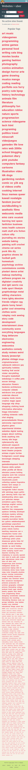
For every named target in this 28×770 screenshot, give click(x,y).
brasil (10, 589)
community (8, 328)
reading (15, 83)
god (8, 612)
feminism (16, 578)
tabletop (18, 654)
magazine (20, 681)
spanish (22, 555)
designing (5, 596)
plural (22, 666)
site (10, 439)
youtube (13, 160)
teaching (5, 531)
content (22, 707)
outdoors (22, 596)
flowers (15, 384)
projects (18, 450)
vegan (10, 735)
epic (20, 649)
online (4, 551)
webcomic (8, 213)
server (3, 704)
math (4, 230)
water (19, 687)
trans (4, 298)
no (11, 555)
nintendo (14, 414)
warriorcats (9, 644)
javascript (15, 355)
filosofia (8, 722)
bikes (19, 713)
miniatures (22, 749)
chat (4, 417)
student (4, 604)
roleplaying (6, 555)
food (16, 48)
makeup (6, 274)
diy (14, 251)
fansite (13, 566)
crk (6, 710)
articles (14, 709)
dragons (5, 536)
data (21, 559)
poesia (6, 684)
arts (16, 230)
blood (9, 727)
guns (19, 707)
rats (7, 680)
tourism (11, 670)
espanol (21, 736)
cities (24, 750)
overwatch (13, 733)
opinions (11, 750)
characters (15, 295)
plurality (22, 627)
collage (19, 587)
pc (24, 623)
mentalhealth (7, 487)
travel (15, 133)
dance (14, 271)
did (9, 684)
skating (19, 625)
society (13, 697)
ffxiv (3, 581)
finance (5, 467)
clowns (4, 620)
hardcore (19, 664)
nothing (18, 434)
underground (13, 716)
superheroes (19, 703)
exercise (3, 735)
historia (14, 610)
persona (4, 640)
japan (18, 400)
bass (17, 735)
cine (17, 553)
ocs (15, 87)
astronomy (6, 423)
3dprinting (10, 645)
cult (21, 742)
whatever (6, 629)
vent (3, 608)
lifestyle (18, 288)
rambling (6, 735)
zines (20, 325)
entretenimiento (8, 745)
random (20, 179)
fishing (18, 663)
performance (4, 706)
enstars (3, 680)
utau (10, 578)
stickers (19, 610)
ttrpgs (4, 411)
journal (16, 202)
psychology (8, 264)
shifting (11, 744)
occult (16, 456)
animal (17, 715)
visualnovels (7, 480)
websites (6, 431)
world (8, 658)
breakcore (17, 576)
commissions (9, 268)
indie (4, 288)
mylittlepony (4, 703)
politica (13, 752)
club (19, 750)
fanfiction (7, 224)
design (6, 71)
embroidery (18, 733)
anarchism (19, 612)
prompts (22, 752)
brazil (21, 672)
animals (6, 98)
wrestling (10, 576)
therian (21, 645)
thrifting (8, 666)
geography (12, 585)
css (21, 284)
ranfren (11, 755)
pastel (3, 625)
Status (23, 765)
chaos (21, 716)
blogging (16, 152)
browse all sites (15, 24)
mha (2, 733)
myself (16, 551)
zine (20, 533)
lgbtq (11, 298)
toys (20, 494)
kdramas (12, 689)
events (10, 477)
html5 (21, 464)
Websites (7, 6)
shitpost (9, 713)
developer (21, 511)
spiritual (23, 742)
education (8, 110)
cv (8, 690)
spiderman (4, 707)
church (15, 724)
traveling (12, 553)
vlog (16, 602)
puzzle (15, 480)
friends (5, 301)
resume (20, 489)
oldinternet (22, 715)
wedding (7, 670)
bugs (15, 439)
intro (7, 506)
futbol (14, 489)
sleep (22, 456)
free (11, 509)
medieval (13, 669)
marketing (16, 274)
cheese (22, 741)
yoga (11, 629)
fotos (23, 732)
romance (21, 475)
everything (7, 332)
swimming (11, 651)
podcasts (20, 660)
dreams (5, 484)
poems (13, 472)
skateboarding (7, 497)
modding (5, 516)
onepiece (12, 700)
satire (7, 724)
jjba (22, 692)
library (11, 678)
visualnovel (21, 658)
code (10, 318)
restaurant (8, 663)
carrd (13, 546)
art (3, 33)
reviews (13, 352)
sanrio (15, 284)
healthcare (4, 664)
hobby (18, 546)
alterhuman (9, 687)
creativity (17, 281)
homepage (12, 666)
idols (21, 729)
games (14, 45)
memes (13, 194)
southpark (4, 647)
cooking (7, 190)
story (4, 318)
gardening (8, 179)
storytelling (13, 373)
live (10, 704)
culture (5, 234)
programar (22, 644)
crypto (12, 453)
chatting (17, 652)
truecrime (18, 655)
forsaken (9, 710)
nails (16, 680)
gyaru (13, 502)
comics (6, 68)
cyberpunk (6, 365)
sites (21, 684)
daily (7, 715)
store (16, 618)
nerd (17, 644)
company (3, 710)
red (23, 744)
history (6, 94)
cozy (9, 604)
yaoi (12, 447)
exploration (4, 738)
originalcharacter (13, 718)
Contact (16, 767)
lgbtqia (23, 647)
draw (3, 623)
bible (23, 667)
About (3, 765)
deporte (19, 620)
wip (16, 442)
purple (3, 661)
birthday (13, 511)
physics (5, 425)
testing (20, 431)
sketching (13, 655)
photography (10, 64)
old (21, 621)
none (3, 593)
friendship (10, 672)
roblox (19, 110)
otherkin (14, 664)
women (19, 680)
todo (11, 722)
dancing (9, 494)
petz (3, 686)
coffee (17, 378)
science (6, 121)
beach (5, 733)
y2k (16, 183)
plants (5, 305)
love (20, 144)
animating (15, 726)
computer (6, 389)
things (13, 606)
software (6, 278)
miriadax (10, 741)
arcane (19, 752)
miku (5, 645)
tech (4, 125)
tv (20, 206)
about (11, 434)
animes (5, 453)
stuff (10, 230)
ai (3, 186)
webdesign (7, 378)
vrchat (15, 729)
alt (7, 561)
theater (4, 612)
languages (19, 332)
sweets (11, 719)
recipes (22, 557)
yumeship (13, 625)
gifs (18, 557)
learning (6, 220)
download (22, 753)
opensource (4, 654)
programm (17, 738)
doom (11, 636)
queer (21, 194)
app (3, 506)
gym (3, 494)
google (20, 730)
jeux (19, 741)
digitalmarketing (12, 677)
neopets (3, 744)
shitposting (16, 684)
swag (4, 572)
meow (17, 559)
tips (22, 747)
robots (10, 529)
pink (4, 160)
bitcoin (3, 651)
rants (16, 681)
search (22, 669)
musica (6, 79)
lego (14, 644)
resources (13, 531)
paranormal (6, 568)
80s (3, 618)
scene (18, 328)
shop (17, 403)
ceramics (4, 687)
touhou (16, 529)
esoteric (3, 701)
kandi (3, 649)
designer (20, 745)
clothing (15, 406)
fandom (6, 202)
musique (3, 726)
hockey (7, 661)
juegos (5, 434)
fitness (20, 420)
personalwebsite (9, 420)
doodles (3, 713)
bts (11, 598)
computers (8, 163)
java (3, 657)
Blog (16, 765)
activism (5, 585)
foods (22, 570)
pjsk (3, 559)
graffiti (3, 684)
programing (9, 129)
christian (10, 673)
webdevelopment (18, 521)
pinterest (5, 583)
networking (16, 686)
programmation (19, 712)
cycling (14, 693)
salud (23, 649)
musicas (20, 695)
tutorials (16, 700)
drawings (5, 504)
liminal (11, 690)
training (23, 722)
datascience (4, 753)
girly (13, 623)
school (6, 152)
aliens (16, 497)
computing (17, 621)
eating (3, 670)
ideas (22, 655)
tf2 (18, 583)
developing (19, 747)
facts (10, 733)
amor (21, 551)
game (5, 75)
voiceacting (7, 695)
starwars (4, 621)
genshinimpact (18, 692)
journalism (14, 519)
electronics (8, 338)
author (16, 658)
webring (5, 750)
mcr (18, 627)
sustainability (4, 683)
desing (22, 733)
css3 (19, 742)
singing (10, 417)
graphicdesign (9, 291)
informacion (4, 718)
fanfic (15, 494)
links (18, 541)
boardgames (18, 581)
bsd (16, 660)
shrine (13, 570)
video (19, 171)
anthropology (14, 675)
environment (13, 620)
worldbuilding (10, 206)
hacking (5, 370)
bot (7, 712)
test (13, 220)
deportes (5, 553)
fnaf (11, 370)
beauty (5, 355)
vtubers (17, 623)
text (9, 675)
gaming (6, 60)
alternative (17, 409)
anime (5, 45)
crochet (21, 244)
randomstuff (8, 730)
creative (5, 400)
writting (10, 664)
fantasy (20, 163)
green (17, 649)
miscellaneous (16, 749)
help (15, 632)
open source (11, 762)
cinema (6, 247)
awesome (20, 608)
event (3, 644)
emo (4, 217)
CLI (12, 765)
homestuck (8, 261)
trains (21, 623)
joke (16, 739)
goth (13, 257)
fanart (19, 305)
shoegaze (19, 709)
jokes (19, 753)
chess (12, 516)
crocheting (21, 686)
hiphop (13, 568)
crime (6, 727)
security (16, 555)
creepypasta (18, 509)
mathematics (20, 526)
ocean (11, 548)
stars (3, 561)
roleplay (6, 315)
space (19, 220)
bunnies (19, 563)
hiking (19, 502)
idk (4, 175)
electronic (9, 610)
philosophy (8, 106)
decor (23, 712)
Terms (11, 767)
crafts (17, 186)
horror (15, 71)
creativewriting (13, 721)
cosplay (5, 398)
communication (20, 718)
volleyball (20, 585)
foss (6, 698)
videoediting (5, 642)
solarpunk (19, 722)
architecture (16, 387)
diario (6, 742)
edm (13, 658)
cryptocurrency (4, 729)
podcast (5, 589)
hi (15, 651)
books (15, 56)
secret (14, 753)
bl (10, 557)
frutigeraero (7, 456)
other (4, 469)
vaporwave (17, 423)
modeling (4, 658)
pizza (18, 538)
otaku (8, 678)
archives (7, 700)
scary (14, 673)
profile (10, 469)
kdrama (10, 657)
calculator (4, 724)
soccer (5, 381)
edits (10, 752)
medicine (5, 509)
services (9, 634)
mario (19, 618)
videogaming (5, 675)
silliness (17, 745)
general (3, 681)
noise (8, 572)
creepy (18, 631)
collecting (6, 482)
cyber (19, 632)
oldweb (14, 389)
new (21, 727)
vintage (14, 359)
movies (6, 56)
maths (7, 608)
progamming (10, 593)
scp (11, 727)
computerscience (13, 638)
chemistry (8, 614)
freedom (4, 663)
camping (13, 712)
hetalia (6, 686)
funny (12, 305)
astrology (9, 492)
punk (4, 251)
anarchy (8, 701)
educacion (6, 384)
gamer (19, 640)
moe (5, 716)
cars (10, 217)
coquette (5, 519)
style (7, 557)
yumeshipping (4, 719)
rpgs (14, 589)
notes (20, 700)
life (15, 144)
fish (15, 475)
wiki (3, 492)
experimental (7, 428)
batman (19, 706)
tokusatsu (3, 755)
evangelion (7, 732)
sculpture (8, 667)
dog (12, 526)
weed (9, 647)
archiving (8, 753)
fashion (16, 60)
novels (4, 543)
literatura (14, 600)
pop (12, 621)
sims (18, 724)
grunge (4, 602)
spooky (21, 738)
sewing (20, 315)
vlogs (20, 701)
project (19, 392)
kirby (20, 667)
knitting (19, 472)
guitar (5, 308)
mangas (4, 660)
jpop (13, 614)
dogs (9, 175)
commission (18, 719)
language (6, 403)
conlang (15, 706)
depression (4, 689)
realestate (8, 623)
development (9, 322)
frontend (3, 747)
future (18, 729)
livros (3, 614)
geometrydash (13, 742)
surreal (19, 683)
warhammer (7, 744)
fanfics (3, 700)
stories (21, 237)
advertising (8, 736)
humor (15, 533)
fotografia (14, 572)
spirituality (6, 367)
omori (18, 606)
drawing (14, 75)
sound (3, 655)
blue (15, 591)
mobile (3, 697)
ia (8, 719)
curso (12, 684)
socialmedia (14, 596)
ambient (18, 677)
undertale (6, 395)
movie (18, 398)
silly (12, 234)
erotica (3, 698)
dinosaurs (5, 598)
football (6, 257)
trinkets (20, 642)
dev (22, 606)
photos (5, 359)
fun (18, 106)
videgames (7, 747)
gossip (20, 735)
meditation (4, 722)
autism (18, 467)
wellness (23, 677)
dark (10, 561)
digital (13, 431)
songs (4, 576)
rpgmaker (10, 703)
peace (8, 752)
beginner (3, 745)
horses (14, 627)
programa (4, 678)
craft (14, 561)
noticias (19, 721)
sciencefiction (16, 678)
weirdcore (6, 392)
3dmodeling (6, 600)
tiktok (7, 652)
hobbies (16, 367)
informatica (7, 409)
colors (20, 661)
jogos (16, 492)
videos (9, 186)
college (8, 625)
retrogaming (12, 631)
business (17, 224)
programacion (10, 117)
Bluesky (21, 762)
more (14, 732)
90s (10, 251)
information (13, 411)
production (12, 583)
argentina (14, 750)
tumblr (9, 640)
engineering (8, 342)
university (8, 692)
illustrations (10, 706)
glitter (13, 713)
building (12, 692)
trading (16, 642)
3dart (10, 697)
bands (17, 661)
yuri (3, 499)
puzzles (18, 516)
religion (14, 301)
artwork (13, 660)
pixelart (6, 271)
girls (8, 620)
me (23, 278)
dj (2, 629)
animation (18, 68)
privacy (4, 574)
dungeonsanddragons (5, 739)
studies (24, 745)
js (7, 664)
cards (13, 698)
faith (18, 744)
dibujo (10, 712)
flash (20, 638)
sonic (13, 311)
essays (15, 484)
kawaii (6, 198)
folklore (9, 698)
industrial (11, 726)
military (7, 726)
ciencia (3, 742)
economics (18, 657)
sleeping (16, 458)
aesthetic (7, 209)
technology (18, 94)
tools (19, 600)
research (15, 445)
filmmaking (12, 587)
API (19, 765)
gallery (12, 536)
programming (10, 41)
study (5, 352)
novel (23, 616)
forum (19, 647)
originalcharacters (10, 362)
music (9, 33)
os (2, 715)
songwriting (11, 724)
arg (21, 183)
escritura (16, 707)
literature (7, 102)
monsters (8, 655)
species (14, 715)
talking (22, 693)
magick (9, 742)
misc (15, 616)
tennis (21, 678)
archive (19, 264)
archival (16, 752)
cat (12, 247)
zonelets (5, 578)
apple (14, 719)
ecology (11, 632)
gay (22, 365)
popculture (16, 524)
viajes (9, 729)
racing (9, 669)
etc (15, 237)
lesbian (21, 602)
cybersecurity (8, 442)
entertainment (9, 325)
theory (16, 701)
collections (8, 738)
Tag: (3, 15)
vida (23, 664)
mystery (13, 514)
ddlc (8, 750)
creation (18, 673)
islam (24, 736)
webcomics (8, 345)
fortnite (11, 543)
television (6, 472)
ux (12, 704)
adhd (21, 724)
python (8, 521)
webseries (19, 675)
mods (9, 689)
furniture (10, 693)
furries (19, 453)
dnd (4, 284)
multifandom (14, 735)
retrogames (8, 681)
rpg (21, 301)
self (17, 750)
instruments (4, 736)
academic (22, 697)
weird (20, 352)
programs (11, 709)
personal (7, 48)
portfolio (7, 87)
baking (14, 241)
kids (7, 707)
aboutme (19, 298)
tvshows (5, 447)
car (23, 600)
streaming (19, 308)
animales (13, 640)
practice (18, 710)
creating (17, 689)
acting (21, 614)
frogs (13, 681)
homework (10, 686)
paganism (16, 730)
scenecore (9, 581)
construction (5, 632)
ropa (22, 654)
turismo (23, 680)
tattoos (7, 651)
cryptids (16, 695)
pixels (4, 529)
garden (22, 687)
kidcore (17, 672)
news (5, 227)
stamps (16, 499)
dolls (11, 467)
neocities (10, 715)
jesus (9, 618)
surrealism (12, 649)
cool (11, 308)
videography (5, 631)
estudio (17, 704)
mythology (6, 538)
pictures (5, 587)
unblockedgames (16, 727)
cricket (3, 669)
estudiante (10, 683)
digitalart (6, 281)
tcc (10, 658)
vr (20, 484)
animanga (8, 660)
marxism (23, 730)
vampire (3, 709)
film (14, 98)
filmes (18, 593)
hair (7, 677)
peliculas (9, 499)
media (18, 213)
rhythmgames (4, 721)
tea (13, 616)
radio (20, 414)
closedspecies (5, 693)
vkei (3, 557)
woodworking (4, 752)
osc (19, 531)
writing (6, 52)
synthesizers (20, 726)
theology (23, 683)
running (10, 574)
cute (13, 91)
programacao (5, 673)
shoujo (8, 716)
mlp (12, 403)
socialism (18, 651)
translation (16, 636)
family (21, 519)
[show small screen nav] (26, 1)
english (13, 504)
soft (23, 700)
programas (14, 663)
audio (14, 557)
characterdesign (19, 548)
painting (6, 244)
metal (21, 291)
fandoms (6, 387)
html (10, 125)
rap (11, 506)
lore (13, 392)
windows (5, 514)
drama (10, 652)
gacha (24, 684)
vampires (5, 475)
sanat (22, 710)
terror (14, 672)
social (16, 370)
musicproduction (18, 698)
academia (12, 667)
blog (19, 52)
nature (6, 114)
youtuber (23, 721)
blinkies (17, 428)
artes (22, 632)
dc (2, 645)
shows (15, 254)
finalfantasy (15, 744)
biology (12, 381)
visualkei (18, 736)
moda (12, 398)
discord (14, 395)
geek (7, 713)
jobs (2, 750)
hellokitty (11, 602)
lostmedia (23, 713)
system (13, 482)
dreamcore (6, 541)
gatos (12, 425)
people (20, 652)
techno (3, 652)
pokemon (7, 156)
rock (13, 315)
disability (11, 732)
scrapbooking (11, 680)
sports (14, 114)
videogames (9, 37)
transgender (6, 489)
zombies (15, 747)
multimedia (5, 638)
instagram (14, 722)
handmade (14, 710)
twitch (22, 578)
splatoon (5, 511)
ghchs (13, 541)
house (8, 733)
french (14, 703)
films (17, 209)
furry (21, 87)
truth (23, 703)
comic (5, 183)
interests (6, 461)
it (13, 378)
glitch (3, 695)
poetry (6, 91)
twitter (23, 735)
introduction (7, 533)
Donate (9, 765)
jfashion (5, 548)
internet (17, 190)
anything (11, 436)
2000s (18, 148)
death (19, 591)
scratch (20, 616)
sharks (4, 610)
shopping (6, 406)
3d (21, 254)
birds (4, 436)
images (10, 627)
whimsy (20, 514)
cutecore (20, 227)
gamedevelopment (10, 464)
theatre (10, 450)
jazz (23, 620)
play (14, 704)
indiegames (6, 566)
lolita (13, 618)
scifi (13, 244)
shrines (17, 697)
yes (13, 652)
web (11, 148)
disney (8, 718)
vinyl (9, 721)
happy (13, 749)
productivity (11, 747)
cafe (6, 618)
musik (21, 744)
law (17, 566)
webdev (9, 616)
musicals (18, 536)
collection (4, 627)
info (17, 436)
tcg (10, 749)
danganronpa (6, 563)
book (21, 406)
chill (22, 663)
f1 (15, 614)
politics (6, 133)
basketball (15, 376)
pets (22, 378)
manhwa (15, 604)
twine (8, 621)
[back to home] (2, 2)
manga (16, 79)
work (12, 475)
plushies (21, 572)
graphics (6, 254)
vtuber (5, 373)
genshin (16, 477)
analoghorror (5, 690)
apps (21, 497)
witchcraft (6, 445)
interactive (6, 526)
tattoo (20, 689)
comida (21, 268)
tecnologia (6, 458)
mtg (22, 706)
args (18, 614)
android (4, 616)
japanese (19, 447)
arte (22, 71)
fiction (22, 230)
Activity (5, 9)
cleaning (4, 666)
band (4, 450)
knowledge (4, 672)
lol (20, 568)
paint (16, 753)
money (5, 439)
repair (7, 741)
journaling (7, 237)
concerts (19, 693)
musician (7, 749)
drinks (11, 753)
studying (10, 551)
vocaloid (18, 217)
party (12, 729)
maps (14, 657)
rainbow (11, 739)
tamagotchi (4, 741)
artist (20, 271)
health (11, 227)
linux (5, 194)
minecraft (7, 137)
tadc (16, 742)
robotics (20, 589)
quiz (4, 715)
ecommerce (12, 612)
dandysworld (11, 707)
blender (5, 546)
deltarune (13, 335)
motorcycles (13, 745)
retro (5, 148)
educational (6, 606)
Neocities (6, 762)
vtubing (17, 732)
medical (23, 651)
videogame (18, 121)
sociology (10, 654)
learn (17, 667)
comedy (18, 349)
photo (4, 477)
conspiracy (20, 670)
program (16, 278)
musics (17, 716)
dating (14, 739)
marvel (15, 487)
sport (11, 288)
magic (12, 400)
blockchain (4, 712)
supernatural (5, 636)
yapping (3, 677)
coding (6, 83)
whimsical (4, 730)
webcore (16, 365)
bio (3, 521)
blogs (21, 359)
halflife (22, 750)
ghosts (12, 695)
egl (6, 669)
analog (6, 657)
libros (19, 469)
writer (7, 697)
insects (11, 642)
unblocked (16, 629)
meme (16, 506)
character (12, 701)
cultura (14, 654)
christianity (6, 570)
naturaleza (3, 749)
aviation (15, 683)
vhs (10, 661)
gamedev (7, 144)
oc (11, 183)
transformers (13, 608)
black (3, 732)
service (15, 670)
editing (5, 295)
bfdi (17, 568)
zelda (20, 732)
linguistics (21, 482)
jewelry (4, 591)
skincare (16, 645)
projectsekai (8, 755)
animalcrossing (12, 738)
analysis (18, 669)
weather (7, 649)
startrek (22, 709)
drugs (21, 690)
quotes (3, 692)
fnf (22, 541)
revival (3, 727)
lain (24, 494)
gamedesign (6, 524)
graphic (10, 591)
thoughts (6, 376)
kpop (20, 91)
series (17, 247)
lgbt (9, 284)
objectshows (10, 559)
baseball (4, 634)
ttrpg (4, 335)
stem (12, 730)
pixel (13, 563)
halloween (18, 666)
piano (13, 538)
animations (6, 502)
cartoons (7, 167)
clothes (6, 311)
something (14, 741)
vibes (3, 716)
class (24, 727)
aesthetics (7, 349)
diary (17, 156)
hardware (14, 647)
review (7, 709)
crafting (5, 414)
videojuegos (9, 140)
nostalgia (16, 198)
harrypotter (14, 687)
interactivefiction (13, 736)
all (15, 469)
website (6, 241)
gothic (21, 492)
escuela (15, 634)
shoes (3, 667)
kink (17, 741)
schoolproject (16, 690)
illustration (8, 171)
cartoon (20, 504)
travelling (16, 598)
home (18, 570)
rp (9, 546)
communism (18, 574)
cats (13, 52)
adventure (18, 543)
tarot (10, 484)
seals (23, 701)
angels (13, 661)
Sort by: (4, 12)
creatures (19, 739)
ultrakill (16, 713)
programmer (21, 634)
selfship (7, 704)
